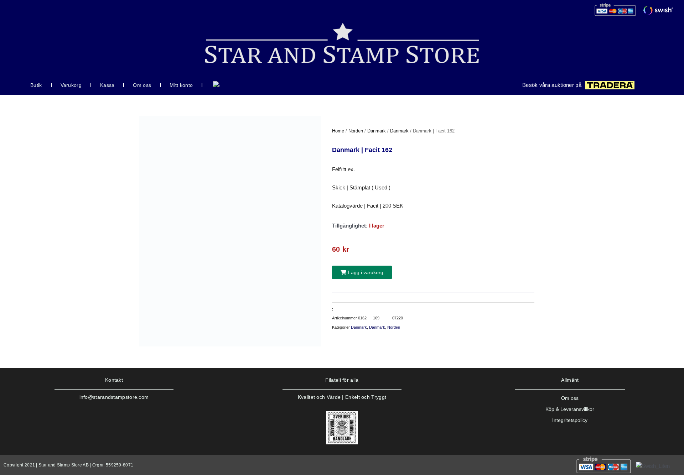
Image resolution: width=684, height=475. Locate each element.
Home (338, 131)
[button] (362, 272)
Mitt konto (181, 85)
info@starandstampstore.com (114, 397)
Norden (355, 131)
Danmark (376, 131)
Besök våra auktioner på (551, 85)
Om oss (142, 85)
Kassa (107, 85)
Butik (36, 85)
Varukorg (71, 85)
